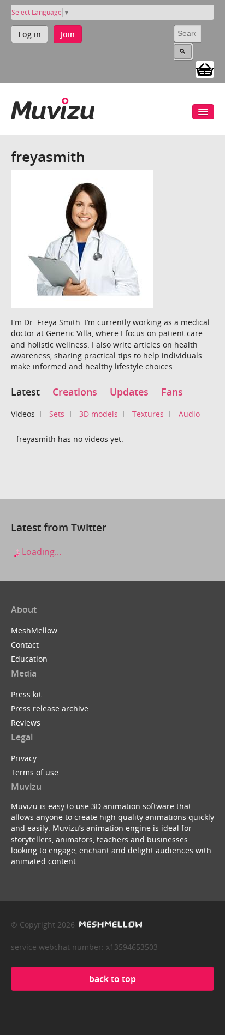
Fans (172, 391)
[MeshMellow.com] (109, 924)
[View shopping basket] (205, 69)
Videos (23, 414)
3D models (98, 414)
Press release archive (49, 708)
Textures (148, 414)
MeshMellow (34, 630)
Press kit (26, 694)
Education (29, 659)
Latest (25, 391)
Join (68, 34)
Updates (129, 391)
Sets (56, 414)
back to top (112, 979)
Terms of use (34, 772)
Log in (29, 34)
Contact (25, 644)
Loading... (40, 552)
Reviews (25, 722)
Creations (74, 391)
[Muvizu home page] (52, 106)
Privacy (24, 758)
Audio (189, 414)
